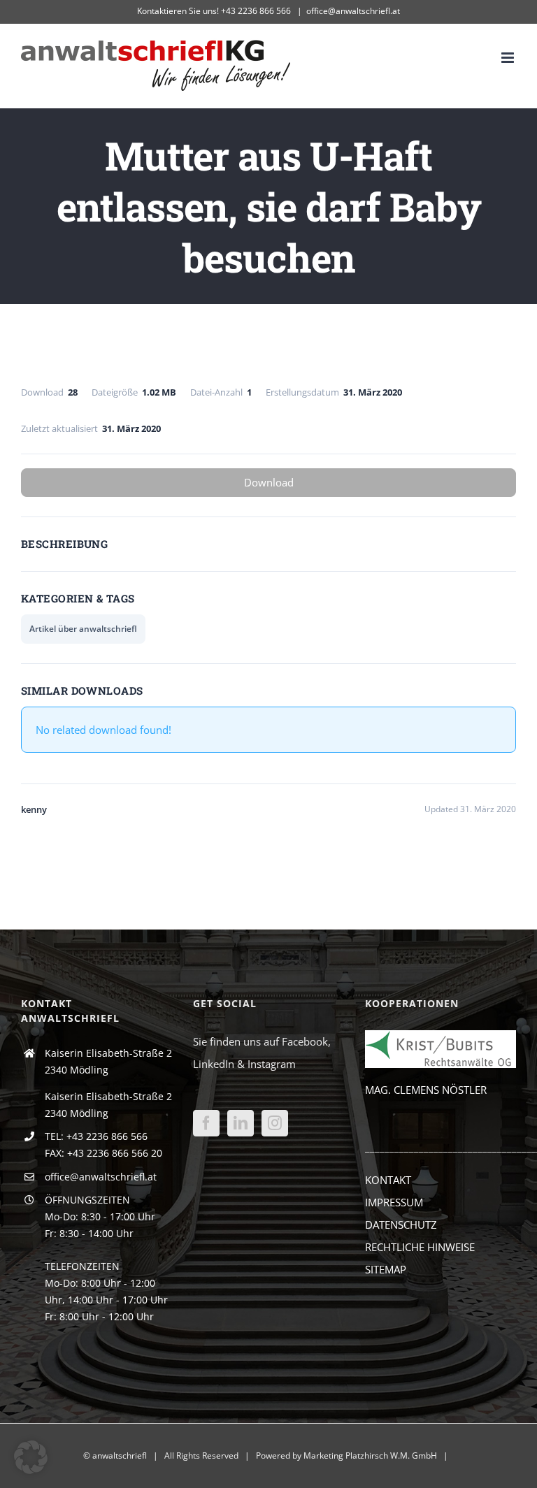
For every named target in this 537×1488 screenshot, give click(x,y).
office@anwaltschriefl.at (353, 11)
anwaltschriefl (119, 1455)
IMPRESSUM (394, 1202)
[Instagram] (275, 1123)
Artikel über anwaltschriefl (83, 629)
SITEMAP (385, 1269)
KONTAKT (388, 1180)
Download (269, 482)
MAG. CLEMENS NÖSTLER (426, 1090)
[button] (31, 1457)
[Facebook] (206, 1123)
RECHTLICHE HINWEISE (420, 1247)
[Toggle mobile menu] (508, 57)
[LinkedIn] (240, 1123)
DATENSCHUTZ (401, 1224)
